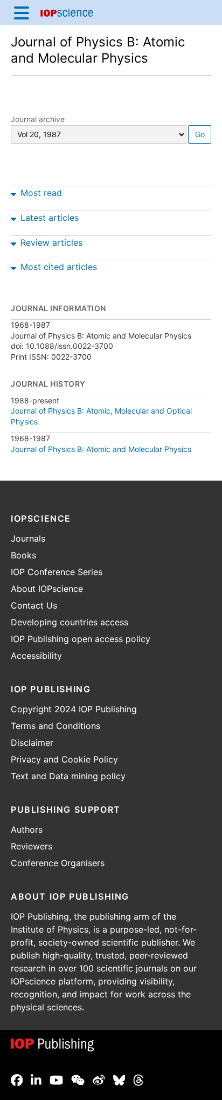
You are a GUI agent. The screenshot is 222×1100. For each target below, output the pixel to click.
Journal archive (38, 119)
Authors (27, 829)
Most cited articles (58, 266)
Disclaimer (32, 742)
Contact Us (34, 605)
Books (23, 555)
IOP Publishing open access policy (80, 638)
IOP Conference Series (56, 571)
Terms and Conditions (55, 725)
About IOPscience (47, 588)
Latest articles (49, 217)
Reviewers (31, 846)
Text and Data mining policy (68, 776)
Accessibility (36, 655)
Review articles (51, 242)
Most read (41, 192)
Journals (28, 538)
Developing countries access (69, 622)
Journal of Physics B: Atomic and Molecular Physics (98, 50)
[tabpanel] (111, 190)
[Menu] (21, 12)
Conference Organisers (58, 863)
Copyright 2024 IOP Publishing (74, 709)
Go (200, 134)
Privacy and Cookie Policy (64, 759)
